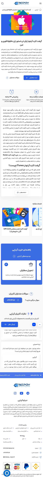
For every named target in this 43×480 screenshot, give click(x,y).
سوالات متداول (14, 78)
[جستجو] (2, 3)
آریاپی (36, 10)
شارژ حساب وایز (7, 431)
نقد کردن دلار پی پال (18, 375)
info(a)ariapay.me (8, 448)
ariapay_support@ (9, 457)
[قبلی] (40, 324)
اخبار (23, 439)
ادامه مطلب (22, 193)
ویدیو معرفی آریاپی (24, 256)
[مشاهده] (28, 393)
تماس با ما (5, 439)
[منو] (40, 3)
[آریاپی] (21, 3)
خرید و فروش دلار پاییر (21, 428)
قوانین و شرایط (7, 442)
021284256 (11, 300)
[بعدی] (34, 324)
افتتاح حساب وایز (22, 431)
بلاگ (39, 439)
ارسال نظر (11, 324)
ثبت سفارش (33, 78)
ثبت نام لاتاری (37, 431)
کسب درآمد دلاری (7, 428)
